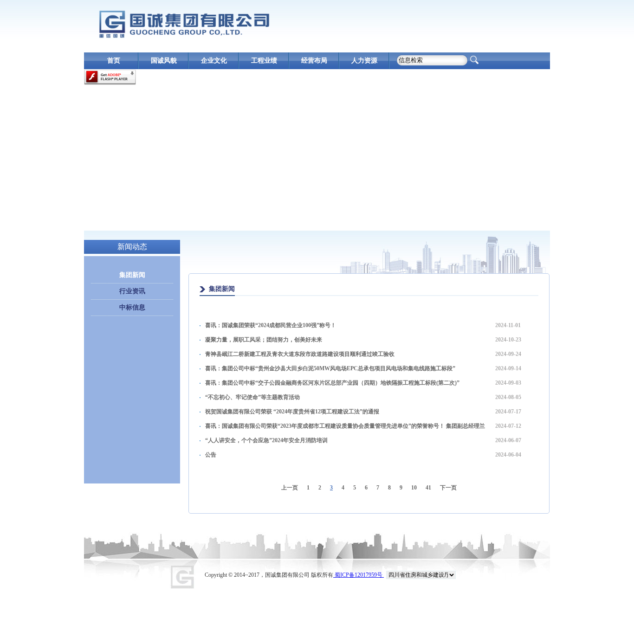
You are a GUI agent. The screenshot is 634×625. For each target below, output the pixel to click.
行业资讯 (132, 291)
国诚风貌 (164, 60)
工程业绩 (264, 60)
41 (428, 487)
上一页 (289, 487)
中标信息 (132, 307)
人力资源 (364, 60)
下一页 (448, 487)
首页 (113, 60)
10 (414, 487)
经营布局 (314, 60)
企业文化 (214, 60)
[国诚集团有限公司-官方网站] (184, 24)
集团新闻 (132, 274)
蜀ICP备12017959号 (358, 575)
